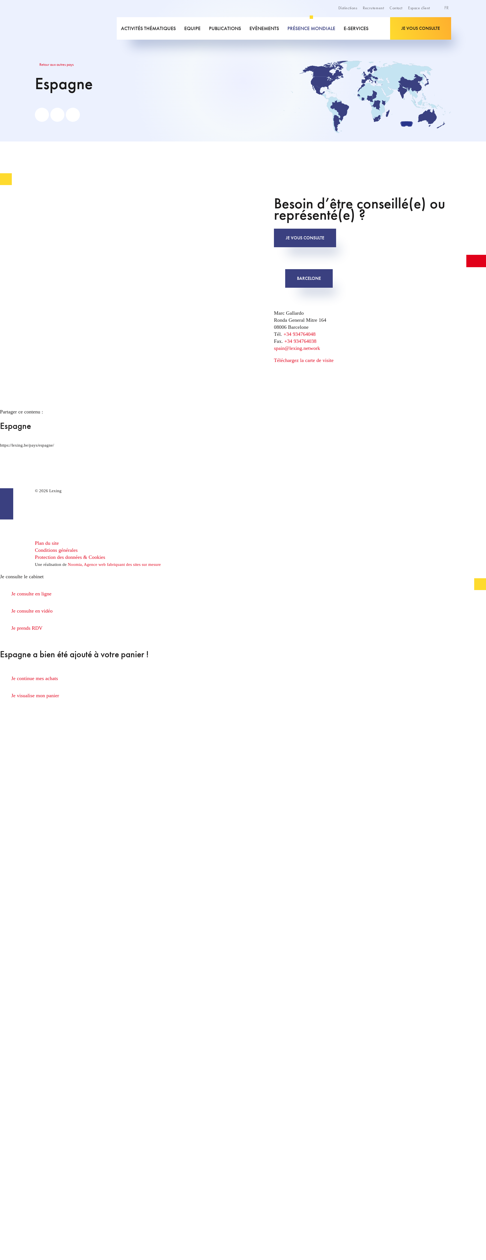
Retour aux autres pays (56, 64)
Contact (396, 7)
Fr (447, 8)
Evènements (264, 28)
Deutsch (433, 27)
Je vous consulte (420, 28)
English (432, 21)
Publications (225, 28)
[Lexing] (75, 28)
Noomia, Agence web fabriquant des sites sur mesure (114, 564)
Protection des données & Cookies (70, 557)
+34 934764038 (300, 341)
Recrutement (373, 7)
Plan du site (47, 543)
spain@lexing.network (297, 348)
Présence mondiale (311, 28)
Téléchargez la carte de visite (304, 360)
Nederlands (436, 33)
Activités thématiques (148, 28)
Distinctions (347, 7)
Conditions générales (56, 550)
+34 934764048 (300, 334)
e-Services (356, 28)
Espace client (419, 7)
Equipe (192, 28)
